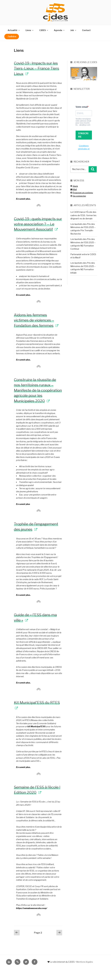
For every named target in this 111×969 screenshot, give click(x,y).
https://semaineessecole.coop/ (31, 908)
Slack (75, 186)
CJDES (42, 30)
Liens (28, 30)
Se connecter (79, 196)
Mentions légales (84, 962)
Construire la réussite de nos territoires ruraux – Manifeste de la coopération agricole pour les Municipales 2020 (38, 390)
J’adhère (12, 36)
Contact (86, 30)
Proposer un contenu (83, 192)
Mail (75, 189)
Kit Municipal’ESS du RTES (37, 702)
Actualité (12, 30)
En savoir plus (23, 504)
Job (72, 30)
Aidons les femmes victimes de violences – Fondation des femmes (34, 320)
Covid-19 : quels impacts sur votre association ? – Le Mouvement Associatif (38, 224)
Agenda (58, 30)
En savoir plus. (23, 199)
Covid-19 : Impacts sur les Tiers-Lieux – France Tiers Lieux (36, 68)
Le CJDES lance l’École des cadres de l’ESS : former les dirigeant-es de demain (83, 215)
